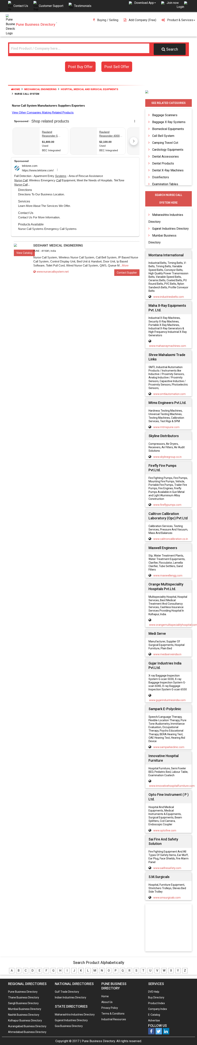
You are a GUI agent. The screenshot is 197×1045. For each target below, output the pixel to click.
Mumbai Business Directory (24, 1008)
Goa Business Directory (69, 1026)
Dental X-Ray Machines (168, 170)
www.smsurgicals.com (167, 897)
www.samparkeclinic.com (168, 747)
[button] (145, 2)
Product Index (156, 1003)
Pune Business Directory (23, 991)
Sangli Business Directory (23, 1003)
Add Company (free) (142, 20)
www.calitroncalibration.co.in (170, 538)
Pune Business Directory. (99, 1041)
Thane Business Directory (23, 997)
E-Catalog (154, 1014)
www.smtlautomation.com (169, 393)
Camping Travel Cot (165, 143)
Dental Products (163, 163)
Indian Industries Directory (70, 997)
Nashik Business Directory (23, 1014)
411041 (45, 250)
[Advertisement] (172, 928)
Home (16, 89)
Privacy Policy (109, 1007)
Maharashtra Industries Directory (75, 1014)
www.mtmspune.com (166, 427)
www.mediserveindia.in (167, 654)
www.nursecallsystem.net (53, 271)
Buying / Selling (107, 20)
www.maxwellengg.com (167, 575)
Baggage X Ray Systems (168, 122)
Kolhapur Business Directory (25, 1020)
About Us (107, 1002)
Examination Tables (165, 184)
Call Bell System (163, 136)
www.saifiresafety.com (167, 868)
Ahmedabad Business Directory (27, 1031)
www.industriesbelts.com (168, 296)
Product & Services (180, 20)
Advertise (154, 1020)
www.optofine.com (164, 830)
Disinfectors (160, 177)
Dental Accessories (165, 156)
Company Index (157, 1008)
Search (172, 49)
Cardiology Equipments (167, 149)
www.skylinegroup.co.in (167, 456)
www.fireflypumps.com (167, 504)
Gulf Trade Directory (67, 991)
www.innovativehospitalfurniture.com (172, 785)
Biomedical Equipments (168, 129)
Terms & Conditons (112, 1013)
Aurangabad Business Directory (27, 1026)
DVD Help (153, 991)
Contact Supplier (127, 272)
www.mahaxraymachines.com (167, 345)
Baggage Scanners (164, 115)
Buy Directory (156, 997)
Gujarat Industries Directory (170, 228)
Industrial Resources (113, 1019)
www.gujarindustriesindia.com (167, 700)
